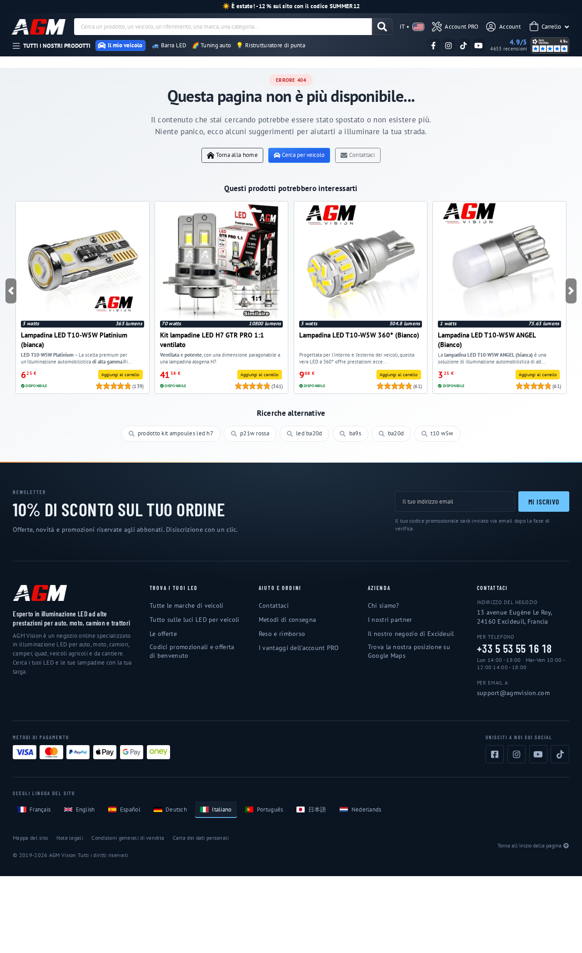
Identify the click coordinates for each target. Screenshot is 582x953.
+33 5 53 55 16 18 (514, 649)
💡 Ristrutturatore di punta (270, 45)
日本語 (317, 809)
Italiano (221, 809)
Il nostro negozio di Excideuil (411, 634)
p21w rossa (254, 433)
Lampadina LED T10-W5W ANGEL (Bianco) (487, 340)
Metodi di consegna (287, 619)
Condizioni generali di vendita (127, 837)
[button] (11, 290)
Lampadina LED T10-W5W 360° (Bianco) (359, 335)
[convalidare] (382, 26)
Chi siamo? (383, 605)
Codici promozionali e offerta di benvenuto (192, 651)
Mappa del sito (30, 837)
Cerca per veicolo (303, 155)
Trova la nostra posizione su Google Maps (409, 651)
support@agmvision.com (513, 693)
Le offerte (163, 634)
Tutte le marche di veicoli (187, 605)
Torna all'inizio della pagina (529, 845)
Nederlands (366, 809)
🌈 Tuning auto (211, 45)
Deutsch (176, 809)
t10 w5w (442, 433)
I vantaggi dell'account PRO (299, 648)
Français (40, 809)
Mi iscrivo (543, 501)
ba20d (396, 433)
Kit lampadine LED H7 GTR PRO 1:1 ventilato (212, 340)
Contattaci (362, 155)
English (85, 809)
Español (130, 809)
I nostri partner (390, 619)
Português (270, 809)
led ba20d (309, 433)
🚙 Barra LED (169, 45)
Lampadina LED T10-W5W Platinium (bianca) (74, 340)
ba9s (355, 433)
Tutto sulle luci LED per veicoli (194, 619)
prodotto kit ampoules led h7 (175, 433)
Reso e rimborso (282, 634)
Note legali (69, 837)
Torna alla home (236, 155)
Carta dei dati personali (201, 837)
